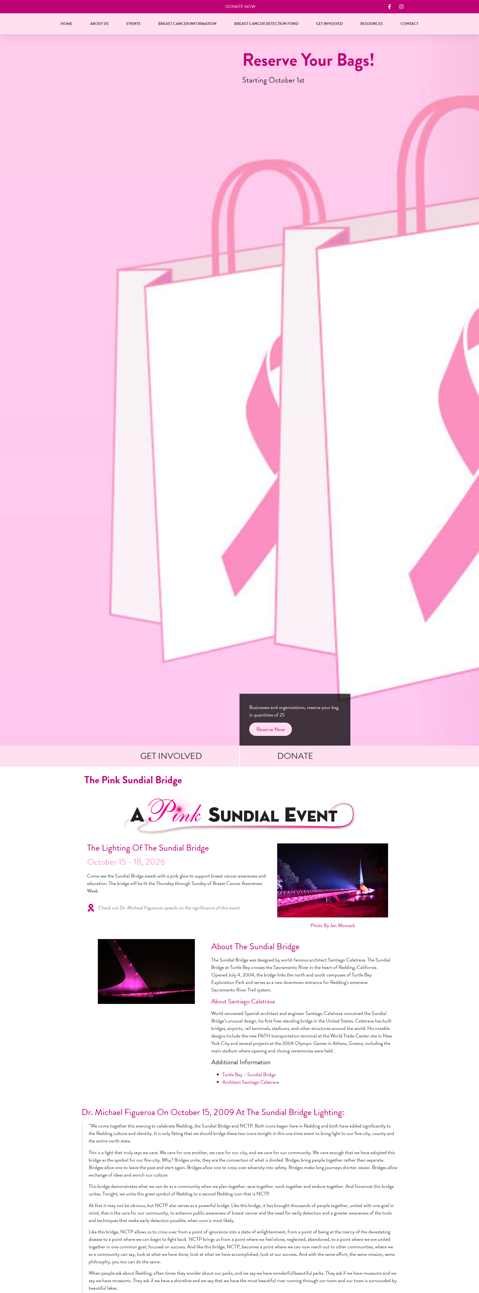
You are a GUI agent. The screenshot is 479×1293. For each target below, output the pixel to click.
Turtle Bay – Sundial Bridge (249, 1074)
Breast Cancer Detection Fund (266, 24)
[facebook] (390, 6)
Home (66, 24)
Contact (409, 24)
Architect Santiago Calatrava (250, 1082)
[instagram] (402, 6)
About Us (99, 24)
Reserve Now (270, 729)
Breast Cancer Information (187, 24)
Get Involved (329, 24)
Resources (371, 24)
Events (133, 24)
